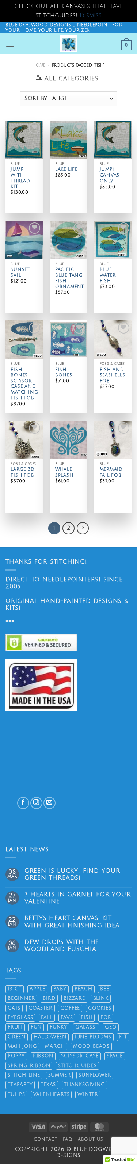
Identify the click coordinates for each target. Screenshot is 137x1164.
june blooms (93, 1036)
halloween (50, 1036)
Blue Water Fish (108, 275)
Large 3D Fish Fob (22, 472)
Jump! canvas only (110, 175)
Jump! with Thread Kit (20, 178)
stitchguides (77, 1065)
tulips (16, 1094)
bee (104, 988)
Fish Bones (63, 372)
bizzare (74, 998)
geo (110, 1027)
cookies (99, 1008)
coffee (70, 1008)
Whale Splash (64, 472)
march (55, 1046)
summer (59, 1075)
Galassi (86, 1027)
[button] (10, 44)
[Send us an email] (49, 803)
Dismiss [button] (91, 15)
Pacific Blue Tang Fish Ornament (69, 278)
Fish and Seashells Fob (112, 375)
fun (36, 1027)
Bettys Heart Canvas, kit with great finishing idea (72, 921)
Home (39, 65)
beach (83, 988)
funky (58, 1027)
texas (48, 1084)
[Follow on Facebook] (23, 803)
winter (87, 1094)
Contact (45, 1139)
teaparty (20, 1084)
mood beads (91, 1046)
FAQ (68, 1139)
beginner (21, 998)
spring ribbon (29, 1065)
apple (37, 988)
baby (59, 988)
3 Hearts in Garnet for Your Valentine (77, 898)
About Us (90, 1139)
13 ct (15, 988)
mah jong (22, 1046)
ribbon (43, 1055)
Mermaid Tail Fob (111, 472)
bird (49, 998)
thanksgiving (84, 1084)
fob (105, 1017)
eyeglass (20, 1017)
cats (14, 1008)
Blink (101, 998)
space (115, 1055)
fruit (15, 1027)
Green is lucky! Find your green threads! (72, 874)
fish (86, 1017)
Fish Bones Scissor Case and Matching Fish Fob (24, 384)
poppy (16, 1055)
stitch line (24, 1075)
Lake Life (66, 169)
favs (67, 1017)
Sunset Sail (20, 272)
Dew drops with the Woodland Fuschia (61, 945)
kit (123, 1036)
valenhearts (51, 1094)
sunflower (95, 1075)
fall (47, 1017)
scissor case (80, 1055)
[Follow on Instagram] (36, 803)
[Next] (83, 528)
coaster (40, 1008)
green (17, 1036)
